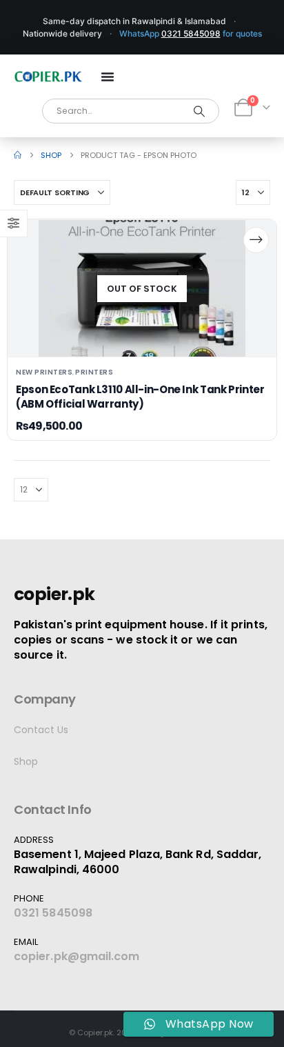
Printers (94, 372)
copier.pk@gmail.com (77, 956)
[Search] (200, 111)
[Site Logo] (48, 76)
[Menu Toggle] (107, 76)
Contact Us (41, 730)
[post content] (142, 288)
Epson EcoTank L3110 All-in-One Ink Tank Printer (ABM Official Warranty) (140, 396)
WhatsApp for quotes (190, 33)
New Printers (44, 372)
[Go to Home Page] (17, 155)
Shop (26, 761)
